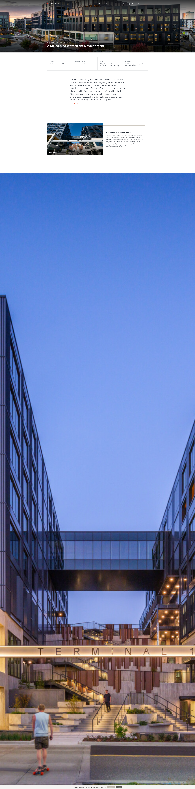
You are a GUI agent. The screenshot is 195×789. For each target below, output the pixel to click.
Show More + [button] (74, 103)
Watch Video (53, 152)
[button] (100, 4)
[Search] (132, 4)
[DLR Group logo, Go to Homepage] (53, 3)
